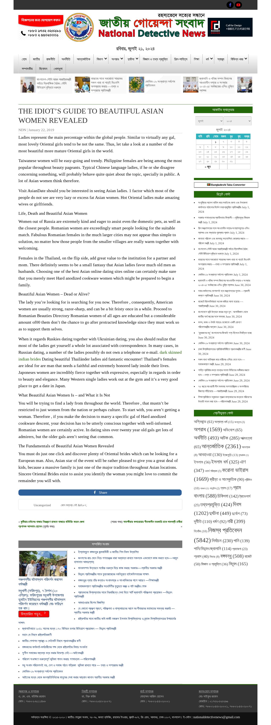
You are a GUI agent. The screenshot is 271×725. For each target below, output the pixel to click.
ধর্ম (207, 58)
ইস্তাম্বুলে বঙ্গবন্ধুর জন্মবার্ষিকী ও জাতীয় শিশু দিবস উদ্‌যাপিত (108, 552)
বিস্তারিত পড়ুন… (32, 613)
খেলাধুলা (58, 68)
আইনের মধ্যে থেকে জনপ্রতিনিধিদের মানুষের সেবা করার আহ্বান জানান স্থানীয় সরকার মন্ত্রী (68, 677)
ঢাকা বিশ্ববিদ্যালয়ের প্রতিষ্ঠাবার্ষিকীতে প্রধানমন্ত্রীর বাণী (221, 349)
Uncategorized (42, 505)
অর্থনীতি (66, 58)
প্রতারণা (239, 549)
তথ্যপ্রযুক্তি (216, 504)
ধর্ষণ (219, 521)
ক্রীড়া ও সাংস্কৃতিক (227, 479)
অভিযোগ (232, 430)
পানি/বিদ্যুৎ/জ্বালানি (212, 548)
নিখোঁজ (200, 531)
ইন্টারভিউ (244, 455)
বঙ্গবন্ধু (232, 556)
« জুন (208, 166)
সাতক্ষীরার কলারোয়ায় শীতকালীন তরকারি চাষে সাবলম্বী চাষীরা (152, 521)
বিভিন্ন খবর (237, 58)
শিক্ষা (196, 58)
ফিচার (215, 556)
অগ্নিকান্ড (204, 421)
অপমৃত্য (239, 422)
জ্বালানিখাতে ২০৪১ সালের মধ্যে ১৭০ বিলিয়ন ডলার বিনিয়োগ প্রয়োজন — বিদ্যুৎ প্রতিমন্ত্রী (69, 628)
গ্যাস (226, 488)
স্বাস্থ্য (220, 58)
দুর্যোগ (239, 513)
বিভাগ (100, 58)
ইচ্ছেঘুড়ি (230, 455)
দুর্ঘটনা (131, 58)
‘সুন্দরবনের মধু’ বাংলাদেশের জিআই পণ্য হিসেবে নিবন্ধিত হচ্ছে (225, 332)
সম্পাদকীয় (27, 68)
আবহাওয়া (210, 454)
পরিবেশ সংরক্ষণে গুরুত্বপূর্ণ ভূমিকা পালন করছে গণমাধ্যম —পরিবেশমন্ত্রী (58, 659)
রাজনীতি (50, 58)
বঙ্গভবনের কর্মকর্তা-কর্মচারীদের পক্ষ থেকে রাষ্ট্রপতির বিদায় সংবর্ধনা (54, 647)
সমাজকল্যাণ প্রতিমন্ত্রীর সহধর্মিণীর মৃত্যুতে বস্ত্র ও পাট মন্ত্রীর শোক (112, 586)
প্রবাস (201, 556)
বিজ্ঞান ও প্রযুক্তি (214, 564)
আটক (229, 438)
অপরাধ (115, 58)
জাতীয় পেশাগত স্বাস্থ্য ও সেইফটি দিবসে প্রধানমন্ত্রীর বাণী (51, 641)
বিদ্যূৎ (238, 563)
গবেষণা (204, 488)
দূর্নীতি (203, 521)
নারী (236, 521)
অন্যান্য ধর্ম (224, 422)
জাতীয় (36, 58)
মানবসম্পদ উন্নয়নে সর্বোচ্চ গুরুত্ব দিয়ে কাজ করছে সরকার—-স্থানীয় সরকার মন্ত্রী (120, 568)
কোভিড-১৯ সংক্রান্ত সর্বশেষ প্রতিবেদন (42, 671)
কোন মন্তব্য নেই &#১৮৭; (74, 505)
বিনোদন (43, 68)
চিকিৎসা (228, 496)
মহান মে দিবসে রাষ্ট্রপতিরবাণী (37, 634)
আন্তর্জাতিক (83, 58)
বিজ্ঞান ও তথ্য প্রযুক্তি (155, 58)
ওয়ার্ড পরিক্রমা (213, 471)
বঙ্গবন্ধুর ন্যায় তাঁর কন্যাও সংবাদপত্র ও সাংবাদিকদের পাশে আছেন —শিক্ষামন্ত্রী (118, 580)
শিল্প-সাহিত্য (180, 58)
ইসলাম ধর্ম (225, 461)
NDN (22, 130)
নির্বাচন (222, 540)
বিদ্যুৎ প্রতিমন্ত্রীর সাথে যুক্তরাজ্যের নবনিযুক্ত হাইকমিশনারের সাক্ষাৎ (113, 574)
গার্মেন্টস (215, 488)
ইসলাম (202, 462)
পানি (242, 540)
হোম (24, 58)
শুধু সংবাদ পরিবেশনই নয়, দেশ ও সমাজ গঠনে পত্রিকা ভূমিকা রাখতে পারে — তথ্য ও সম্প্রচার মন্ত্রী (72, 665)
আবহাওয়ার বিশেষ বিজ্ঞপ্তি (91, 602)
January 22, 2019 (41, 130)
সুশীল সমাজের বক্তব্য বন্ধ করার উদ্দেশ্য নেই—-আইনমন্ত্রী (53, 653)
